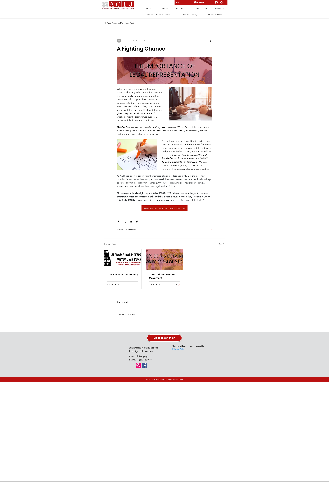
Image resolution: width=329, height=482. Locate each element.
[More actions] (210, 40)
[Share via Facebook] (118, 221)
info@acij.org (141, 356)
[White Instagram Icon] (221, 2)
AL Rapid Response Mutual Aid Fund (119, 23)
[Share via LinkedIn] (131, 221)
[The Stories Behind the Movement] (164, 259)
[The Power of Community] (122, 259)
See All (222, 244)
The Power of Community (122, 274)
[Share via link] (137, 221)
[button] (163, 8)
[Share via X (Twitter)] (124, 221)
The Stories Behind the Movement (162, 276)
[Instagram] (138, 365)
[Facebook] (216, 2)
